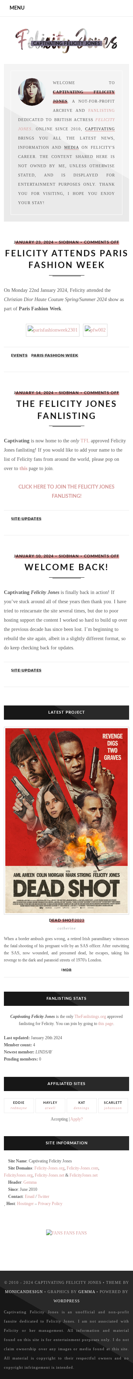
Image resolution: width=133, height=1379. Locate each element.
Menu (17, 8)
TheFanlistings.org (90, 1016)
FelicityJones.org (18, 1175)
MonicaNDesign (24, 1292)
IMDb (66, 970)
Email (29, 1196)
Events (19, 356)
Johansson (113, 1105)
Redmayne (19, 1105)
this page (105, 1023)
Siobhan (69, 242)
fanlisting (101, 110)
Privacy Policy (50, 1203)
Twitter (43, 1196)
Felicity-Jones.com (82, 1168)
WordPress (67, 1301)
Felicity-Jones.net (49, 1175)
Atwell (50, 1105)
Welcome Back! (66, 567)
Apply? (76, 1119)
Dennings (81, 1105)
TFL (85, 440)
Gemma (30, 1182)
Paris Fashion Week (54, 356)
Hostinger (25, 1203)
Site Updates (26, 519)
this (23, 468)
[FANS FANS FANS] (66, 1232)
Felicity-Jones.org (49, 1168)
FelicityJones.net (84, 1175)
